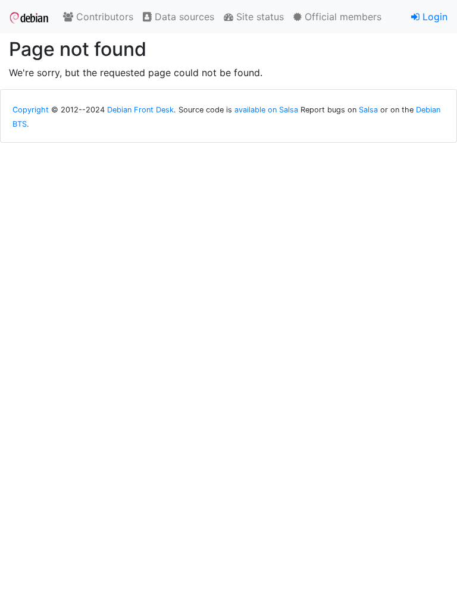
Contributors (103, 17)
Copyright (30, 109)
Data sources (183, 17)
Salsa (368, 109)
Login (433, 17)
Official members (341, 17)
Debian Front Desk (140, 109)
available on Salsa (266, 109)
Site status (258, 17)
